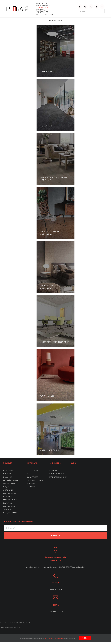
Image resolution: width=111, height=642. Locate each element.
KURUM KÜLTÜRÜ (56, 474)
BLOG (73, 463)
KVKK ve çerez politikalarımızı (54, 638)
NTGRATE (31, 484)
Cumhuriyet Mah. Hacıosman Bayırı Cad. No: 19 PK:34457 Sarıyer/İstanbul (55, 567)
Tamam (85, 638)
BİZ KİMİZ (53, 471)
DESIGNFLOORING (35, 480)
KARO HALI (8, 471)
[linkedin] (96, 6)
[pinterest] (102, 6)
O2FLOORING (33, 471)
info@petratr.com (55, 611)
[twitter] (91, 6)
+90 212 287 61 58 (55, 589)
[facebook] (79, 6)
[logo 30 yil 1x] (17, 6)
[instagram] (85, 6)
